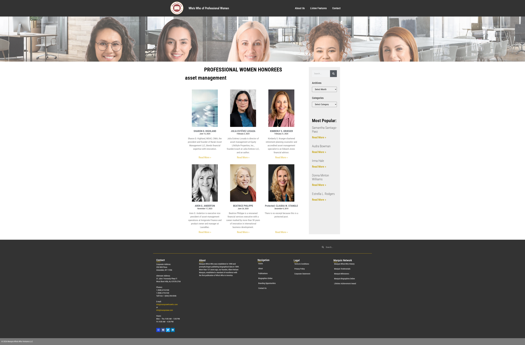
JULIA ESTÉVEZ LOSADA (243, 131)
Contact (336, 8)
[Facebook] (163, 330)
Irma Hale (318, 161)
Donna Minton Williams (320, 177)
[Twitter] (168, 330)
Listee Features (318, 8)
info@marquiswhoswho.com (167, 304)
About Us (300, 8)
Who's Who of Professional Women (209, 8)
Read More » (205, 157)
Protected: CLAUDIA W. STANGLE (281, 205)
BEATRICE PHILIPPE (243, 205)
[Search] (333, 73)
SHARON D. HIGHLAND (205, 131)
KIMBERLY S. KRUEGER (281, 131)
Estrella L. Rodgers (323, 194)
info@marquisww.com (164, 310)
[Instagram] (158, 330)
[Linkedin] (173, 330)
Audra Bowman (321, 146)
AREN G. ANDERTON (205, 205)
